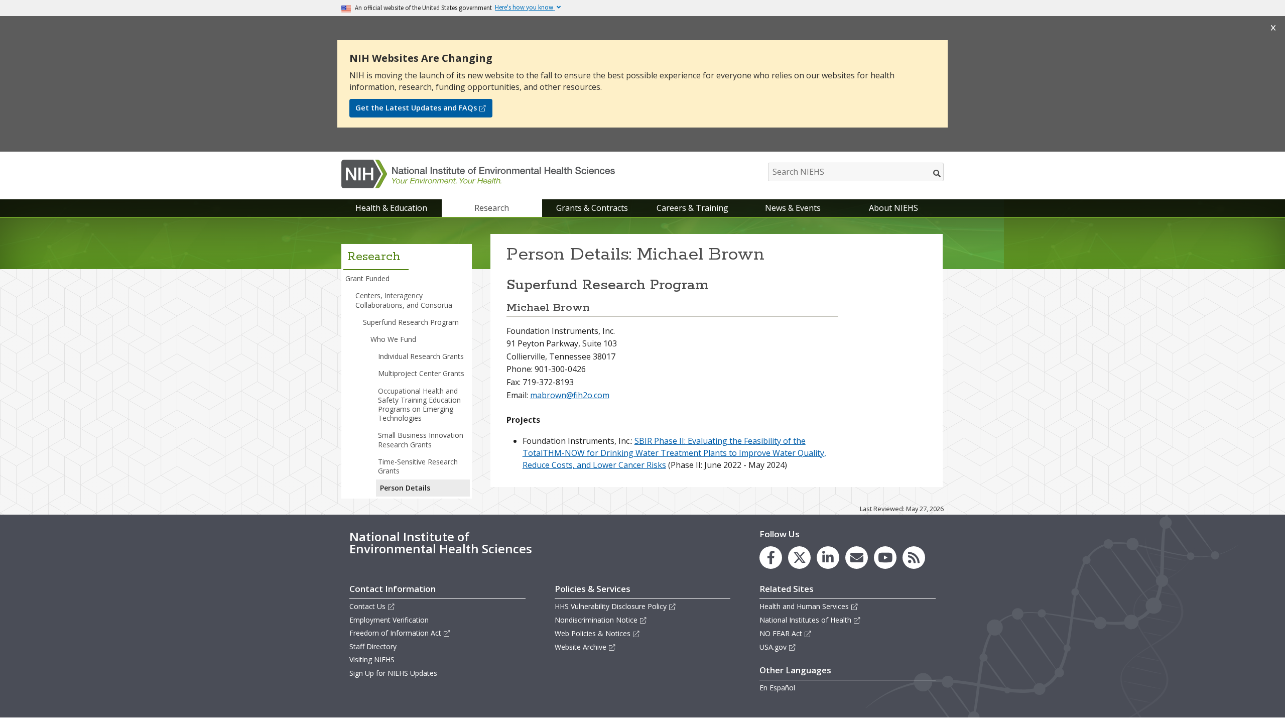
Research (491, 207)
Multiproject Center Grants (421, 373)
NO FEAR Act (780, 633)
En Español (777, 687)
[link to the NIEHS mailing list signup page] (856, 557)
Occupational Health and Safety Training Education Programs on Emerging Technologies (419, 404)
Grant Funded (367, 278)
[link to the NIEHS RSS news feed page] (914, 557)
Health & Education (391, 207)
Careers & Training (692, 207)
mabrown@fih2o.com (569, 395)
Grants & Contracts (592, 207)
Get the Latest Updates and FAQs (416, 107)
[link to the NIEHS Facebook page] (770, 557)
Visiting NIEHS (372, 659)
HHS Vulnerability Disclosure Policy (611, 606)
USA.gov (773, 647)
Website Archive (580, 647)
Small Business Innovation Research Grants (420, 439)
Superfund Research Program (411, 322)
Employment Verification (389, 620)
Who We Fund (393, 339)
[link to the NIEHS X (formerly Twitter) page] (799, 557)
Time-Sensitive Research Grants (418, 466)
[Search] (937, 173)
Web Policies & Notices (592, 633)
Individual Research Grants (421, 356)
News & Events (793, 207)
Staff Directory (373, 646)
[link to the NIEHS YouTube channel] (885, 557)
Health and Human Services (804, 606)
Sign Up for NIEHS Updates (393, 673)
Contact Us (367, 606)
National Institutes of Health (805, 620)
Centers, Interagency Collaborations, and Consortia (403, 300)
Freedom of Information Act (395, 633)
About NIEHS (893, 207)
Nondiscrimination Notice (596, 620)
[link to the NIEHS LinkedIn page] (828, 557)
